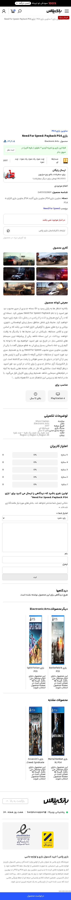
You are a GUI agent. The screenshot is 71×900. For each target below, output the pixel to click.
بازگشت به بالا (17, 801)
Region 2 (24, 435)
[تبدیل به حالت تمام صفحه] (66, 891)
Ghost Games (42, 421)
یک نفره (36, 433)
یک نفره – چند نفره (22, 433)
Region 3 (34, 435)
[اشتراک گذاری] (63, 891)
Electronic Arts (52, 141)
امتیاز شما (62, 513)
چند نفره (45, 433)
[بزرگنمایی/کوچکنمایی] (69, 891)
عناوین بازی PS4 (44, 19)
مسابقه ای (44, 428)
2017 (47, 426)
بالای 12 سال (43, 430)
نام (66, 554)
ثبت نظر (10, 150)
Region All (44, 435)
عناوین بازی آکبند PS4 (34, 198)
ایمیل (65, 564)
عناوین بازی (57, 19)
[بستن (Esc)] (60, 891)
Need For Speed (51, 208)
